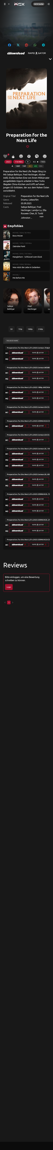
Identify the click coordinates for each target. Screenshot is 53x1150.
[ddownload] (16, 53)
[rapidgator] (36, 53)
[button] (19, 353)
